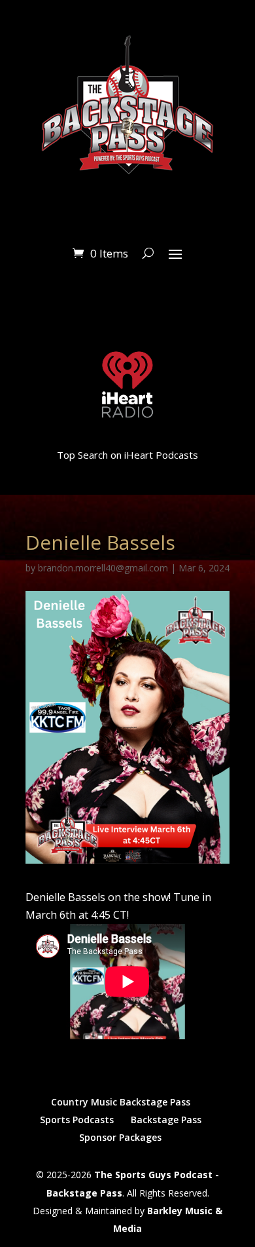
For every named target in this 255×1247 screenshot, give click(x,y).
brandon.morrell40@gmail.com (103, 568)
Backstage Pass (166, 1119)
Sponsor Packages (120, 1137)
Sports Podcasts (77, 1119)
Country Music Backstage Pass (120, 1102)
